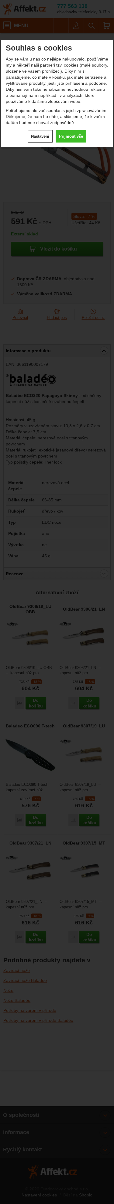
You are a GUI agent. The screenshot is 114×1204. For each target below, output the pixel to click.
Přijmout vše (71, 136)
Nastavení (40, 136)
